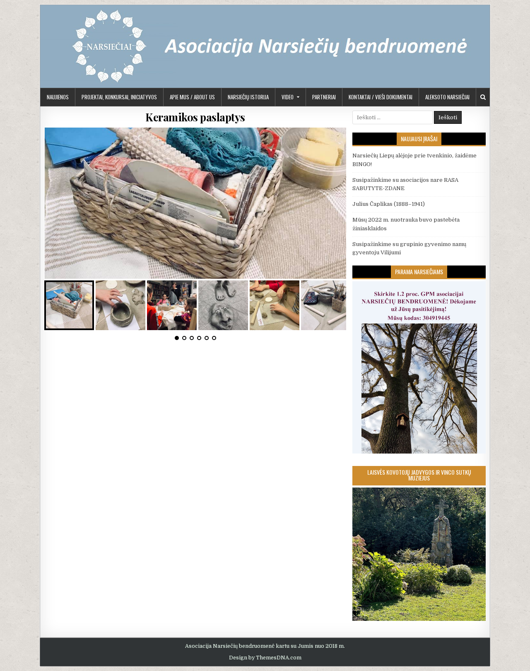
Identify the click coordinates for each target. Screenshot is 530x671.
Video (288, 97)
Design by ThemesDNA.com (265, 658)
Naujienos (58, 97)
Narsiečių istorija (248, 97)
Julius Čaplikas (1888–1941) (388, 204)
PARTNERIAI (324, 97)
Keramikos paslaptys (195, 117)
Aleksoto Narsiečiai (447, 97)
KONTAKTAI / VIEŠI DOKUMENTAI (380, 97)
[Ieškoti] (483, 97)
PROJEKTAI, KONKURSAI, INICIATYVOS (119, 97)
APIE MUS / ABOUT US (192, 97)
